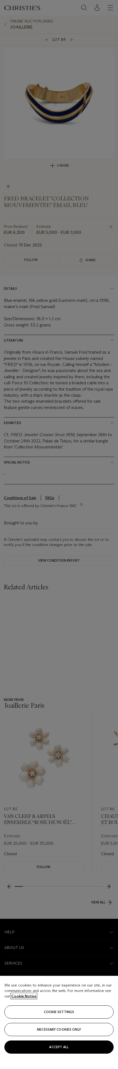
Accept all (59, 1047)
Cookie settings (59, 1012)
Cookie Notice (23, 996)
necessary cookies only (59, 1029)
